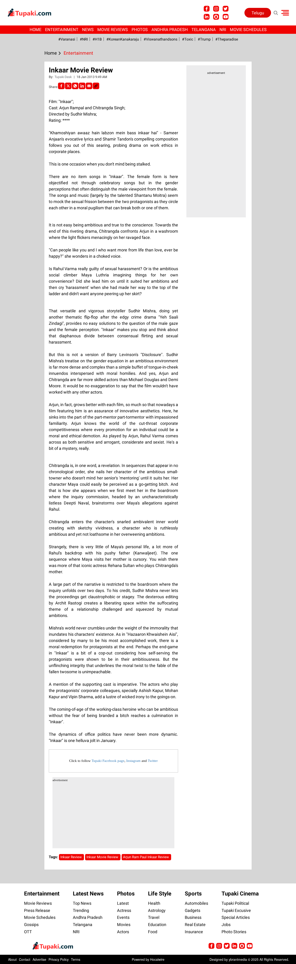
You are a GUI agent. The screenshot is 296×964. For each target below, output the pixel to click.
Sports (193, 893)
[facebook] (61, 85)
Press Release (37, 910)
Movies (123, 924)
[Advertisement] (20, 262)
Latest (123, 903)
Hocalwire (157, 959)
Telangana (203, 29)
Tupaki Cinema (240, 893)
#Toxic (187, 39)
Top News (82, 903)
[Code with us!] (216, 17)
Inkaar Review (71, 857)
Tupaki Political (235, 903)
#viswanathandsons (160, 39)
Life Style (159, 893)
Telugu (258, 12)
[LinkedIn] (82, 85)
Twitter (153, 761)
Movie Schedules (248, 29)
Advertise (39, 959)
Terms (75, 959)
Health (154, 903)
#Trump (204, 39)
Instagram (133, 761)
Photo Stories (234, 931)
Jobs (226, 924)
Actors (123, 931)
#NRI (84, 39)
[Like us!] (207, 9)
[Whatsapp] (75, 85)
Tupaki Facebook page (108, 761)
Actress (124, 910)
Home (35, 29)
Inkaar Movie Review (102, 857)
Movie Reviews (112, 29)
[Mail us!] (225, 17)
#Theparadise (226, 39)
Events (123, 917)
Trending (81, 910)
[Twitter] (68, 85)
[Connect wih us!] (207, 17)
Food (152, 931)
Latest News (88, 893)
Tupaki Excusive (236, 910)
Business (193, 917)
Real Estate (195, 924)
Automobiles (196, 903)
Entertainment (61, 29)
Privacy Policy (59, 959)
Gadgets (192, 910)
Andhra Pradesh (169, 29)
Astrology (157, 910)
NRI (222, 29)
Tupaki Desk (63, 77)
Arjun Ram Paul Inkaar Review (146, 857)
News (88, 29)
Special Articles (236, 917)
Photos (140, 29)
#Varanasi (66, 39)
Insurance (194, 931)
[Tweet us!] (216, 9)
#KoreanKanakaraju (122, 39)
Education (157, 924)
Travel (153, 917)
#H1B (97, 39)
